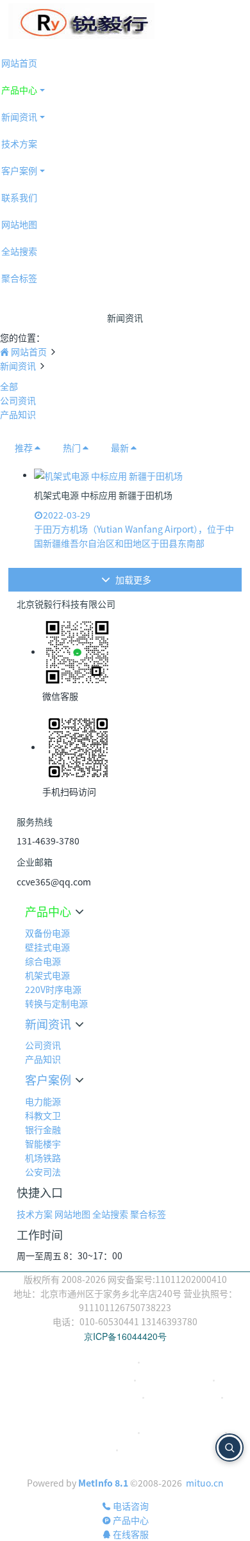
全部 (9, 386)
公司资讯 (18, 400)
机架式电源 (108, 1380)
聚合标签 (148, 1213)
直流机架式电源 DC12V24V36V (81, 1397)
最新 (120, 447)
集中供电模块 (86, 1450)
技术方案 (35, 1213)
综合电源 (116, 1362)
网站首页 (29, 351)
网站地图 (72, 1213)
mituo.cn (205, 1482)
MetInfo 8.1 (103, 1482)
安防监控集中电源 (99, 1432)
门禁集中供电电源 (156, 1450)
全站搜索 (110, 1213)
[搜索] (229, 1447)
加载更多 (132, 579)
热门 (72, 447)
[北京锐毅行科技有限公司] (81, 21)
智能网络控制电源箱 (125, 1414)
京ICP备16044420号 (125, 1336)
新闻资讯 (18, 365)
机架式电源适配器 (174, 1380)
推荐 (24, 447)
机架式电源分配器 (182, 1397)
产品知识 (18, 414)
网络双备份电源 (143, 1467)
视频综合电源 (170, 1362)
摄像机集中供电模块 (182, 1432)
